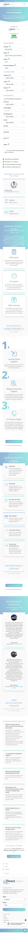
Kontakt (5, 918)
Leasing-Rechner (16, 833)
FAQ (5, 916)
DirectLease (16, 191)
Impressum (6, 920)
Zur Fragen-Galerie (13, 856)
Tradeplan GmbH (18, 644)
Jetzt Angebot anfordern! (13, 441)
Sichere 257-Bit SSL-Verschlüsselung (14, 445)
